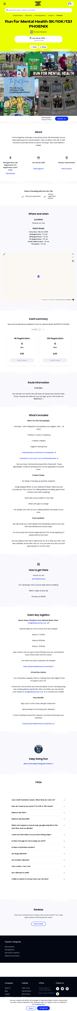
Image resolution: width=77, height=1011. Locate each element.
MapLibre (44, 300)
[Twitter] (63, 991)
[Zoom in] (72, 254)
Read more (38, 399)
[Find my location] (72, 260)
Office (41, 983)
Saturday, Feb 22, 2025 (38, 232)
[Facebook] (58, 991)
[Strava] (58, 996)
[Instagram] (68, 991)
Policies (25, 983)
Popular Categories (13, 942)
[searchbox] (38, 10)
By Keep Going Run (40, 32)
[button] (38, 276)
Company (9, 983)
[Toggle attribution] (73, 299)
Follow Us (60, 983)
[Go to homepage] (38, 3)
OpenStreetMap (60, 300)
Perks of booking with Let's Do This (38, 191)
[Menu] (15, 3)
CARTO (52, 300)
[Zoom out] (72, 257)
